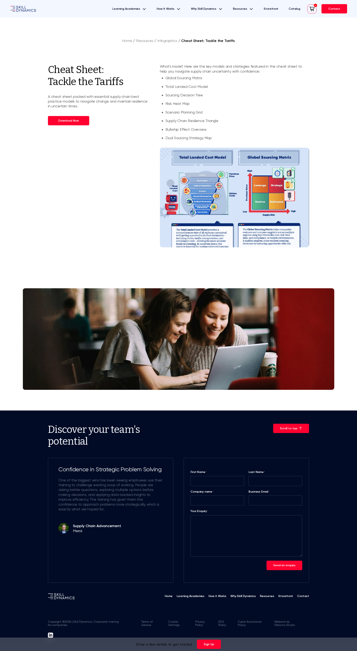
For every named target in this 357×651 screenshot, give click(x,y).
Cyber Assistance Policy (249, 623)
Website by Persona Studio (284, 623)
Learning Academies (126, 9)
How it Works (217, 596)
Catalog (294, 9)
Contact (303, 596)
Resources (240, 9)
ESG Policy (222, 623)
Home (127, 40)
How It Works (165, 9)
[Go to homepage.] (23, 9)
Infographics (167, 40)
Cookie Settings (174, 623)
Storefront (271, 9)
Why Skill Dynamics (203, 9)
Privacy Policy (200, 623)
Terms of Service (147, 623)
